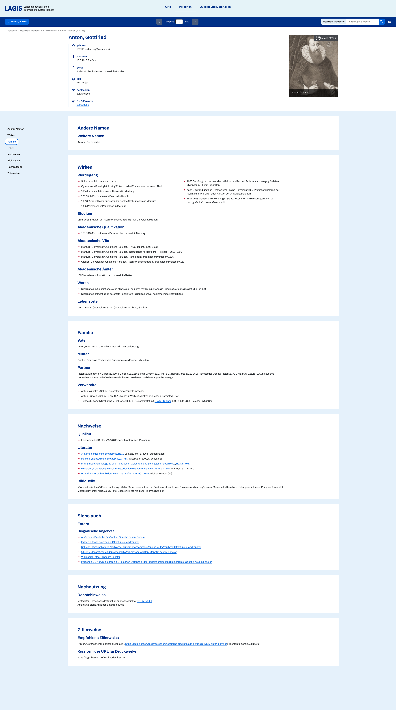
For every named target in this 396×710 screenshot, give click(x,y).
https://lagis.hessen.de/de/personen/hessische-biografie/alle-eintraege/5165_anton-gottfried (176, 644)
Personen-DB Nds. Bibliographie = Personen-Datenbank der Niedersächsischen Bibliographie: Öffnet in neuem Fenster (146, 562)
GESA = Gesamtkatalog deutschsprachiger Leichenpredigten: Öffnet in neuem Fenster (128, 552)
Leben (10, 148)
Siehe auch (13, 160)
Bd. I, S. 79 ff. (183, 463)
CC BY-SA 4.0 (144, 601)
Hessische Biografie (333, 22)
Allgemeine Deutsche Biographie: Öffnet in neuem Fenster (113, 537)
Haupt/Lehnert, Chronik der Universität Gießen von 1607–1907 (115, 473)
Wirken (11, 135)
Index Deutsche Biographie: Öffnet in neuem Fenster (110, 542)
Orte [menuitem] (168, 6)
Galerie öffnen (328, 38)
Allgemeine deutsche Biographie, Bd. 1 (102, 453)
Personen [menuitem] (185, 6)
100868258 (83, 105)
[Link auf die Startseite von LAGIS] (31, 8)
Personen (12, 31)
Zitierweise (13, 173)
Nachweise (13, 154)
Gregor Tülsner (163, 401)
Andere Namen (15, 129)
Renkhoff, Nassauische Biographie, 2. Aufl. (104, 458)
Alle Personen (50, 31)
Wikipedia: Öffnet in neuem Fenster (100, 557)
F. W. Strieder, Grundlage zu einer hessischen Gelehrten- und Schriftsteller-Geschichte (128, 463)
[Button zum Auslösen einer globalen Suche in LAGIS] (382, 22)
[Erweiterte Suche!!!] (389, 22)
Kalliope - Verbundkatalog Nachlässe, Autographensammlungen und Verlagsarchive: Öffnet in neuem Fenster (141, 547)
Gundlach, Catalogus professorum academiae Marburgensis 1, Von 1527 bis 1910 (125, 468)
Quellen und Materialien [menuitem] (215, 6)
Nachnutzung (14, 167)
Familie (11, 141)
